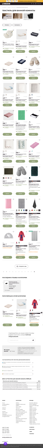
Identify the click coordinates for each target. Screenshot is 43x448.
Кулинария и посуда (20, 410)
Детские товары (19, 409)
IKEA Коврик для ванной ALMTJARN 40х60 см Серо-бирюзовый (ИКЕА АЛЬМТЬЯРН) (34, 184)
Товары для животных (20, 421)
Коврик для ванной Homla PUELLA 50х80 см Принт (8, 246)
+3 (39, 210)
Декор (17, 417)
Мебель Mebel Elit (33, 419)
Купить (7, 51)
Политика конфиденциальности (7, 415)
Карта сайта (4, 412)
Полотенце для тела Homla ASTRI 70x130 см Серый (34, 100)
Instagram (31, 429)
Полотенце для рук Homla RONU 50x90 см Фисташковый (21, 154)
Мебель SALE (32, 421)
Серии (17, 422)
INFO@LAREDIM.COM (7, 437)
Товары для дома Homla (34, 423)
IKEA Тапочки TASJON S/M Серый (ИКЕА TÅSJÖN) (21, 181)
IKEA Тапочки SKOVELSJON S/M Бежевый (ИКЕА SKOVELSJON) (34, 72)
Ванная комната (19, 414)
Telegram (31, 433)
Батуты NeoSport (33, 404)
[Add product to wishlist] (13, 30)
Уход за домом (19, 419)
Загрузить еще (22, 266)
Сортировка (17, 24)
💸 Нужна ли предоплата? (7, 370)
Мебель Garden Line (33, 413)
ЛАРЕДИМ (4, 7)
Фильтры (7, 24)
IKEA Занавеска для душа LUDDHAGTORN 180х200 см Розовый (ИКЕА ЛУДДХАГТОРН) (8, 214)
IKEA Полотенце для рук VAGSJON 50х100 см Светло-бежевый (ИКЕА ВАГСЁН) (34, 217)
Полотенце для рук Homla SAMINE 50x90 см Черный (14, 283)
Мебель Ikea (32, 415)
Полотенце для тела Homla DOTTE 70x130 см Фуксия (34, 156)
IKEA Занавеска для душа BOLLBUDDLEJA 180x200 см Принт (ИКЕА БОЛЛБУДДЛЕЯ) (21, 125)
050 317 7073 (5, 432)
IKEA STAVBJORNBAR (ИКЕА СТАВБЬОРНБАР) (34, 246)
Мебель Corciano (33, 409)
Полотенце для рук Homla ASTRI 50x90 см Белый (14, 382)
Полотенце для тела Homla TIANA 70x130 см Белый (21, 100)
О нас (3, 402)
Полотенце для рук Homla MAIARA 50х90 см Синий (21, 72)
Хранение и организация (21, 418)
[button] (41, 313)
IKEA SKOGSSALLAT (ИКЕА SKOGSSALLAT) (21, 249)
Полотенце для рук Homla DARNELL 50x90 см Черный (34, 127)
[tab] (17, 363)
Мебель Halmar (32, 414)
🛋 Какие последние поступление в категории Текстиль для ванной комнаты (16, 363)
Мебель (17, 402)
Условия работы (5, 404)
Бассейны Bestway (33, 402)
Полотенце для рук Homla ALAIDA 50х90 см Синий (34, 44)
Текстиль (13, 7)
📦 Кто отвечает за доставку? (8, 373)
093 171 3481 (5, 427)
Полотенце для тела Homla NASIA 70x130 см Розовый (8, 125)
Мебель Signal (32, 422)
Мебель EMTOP (32, 410)
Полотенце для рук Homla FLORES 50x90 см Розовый (15, 387)
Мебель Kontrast (32, 418)
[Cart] (36, 4)
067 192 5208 (5, 431)
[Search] (32, 4)
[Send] (33, 340)
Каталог (4, 411)
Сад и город (18, 406)
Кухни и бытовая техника (21, 412)
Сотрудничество (5, 416)
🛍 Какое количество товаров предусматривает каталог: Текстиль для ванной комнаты (16, 367)
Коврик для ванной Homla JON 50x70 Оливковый (8, 183)
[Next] (34, 271)
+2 (26, 210)
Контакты (4, 405)
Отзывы (4, 409)
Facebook (31, 427)
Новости (4, 407)
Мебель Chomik (32, 408)
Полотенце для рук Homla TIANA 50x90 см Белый (8, 156)
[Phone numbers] (34, 4)
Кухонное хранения (20, 413)
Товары (9, 7)
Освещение (18, 415)
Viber (30, 431)
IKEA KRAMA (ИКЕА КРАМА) (8, 44)
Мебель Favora (32, 412)
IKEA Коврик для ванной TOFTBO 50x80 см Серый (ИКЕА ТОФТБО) (21, 217)
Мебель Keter (32, 417)
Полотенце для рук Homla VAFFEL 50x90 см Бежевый (8, 72)
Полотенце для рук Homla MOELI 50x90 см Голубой (8, 100)
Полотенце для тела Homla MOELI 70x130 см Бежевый (21, 46)
